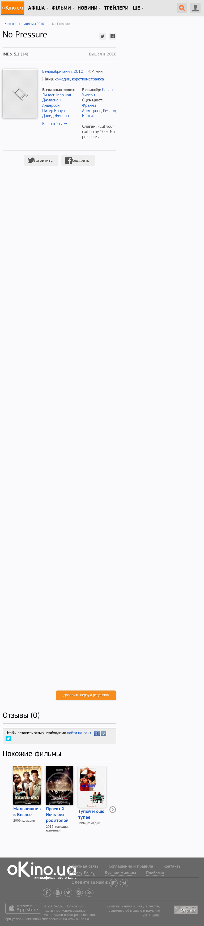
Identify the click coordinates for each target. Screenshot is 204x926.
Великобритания (57, 72)
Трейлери (116, 8)
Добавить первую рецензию (86, 695)
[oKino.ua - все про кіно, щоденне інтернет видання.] (13, 8)
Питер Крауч (53, 111)
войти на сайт (79, 733)
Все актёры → (54, 124)
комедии (62, 79)
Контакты (172, 866)
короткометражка (88, 79)
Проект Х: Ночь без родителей (57, 815)
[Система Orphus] (186, 909)
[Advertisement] (59, 435)
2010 (78, 72)
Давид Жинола (55, 116)
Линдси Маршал (56, 95)
